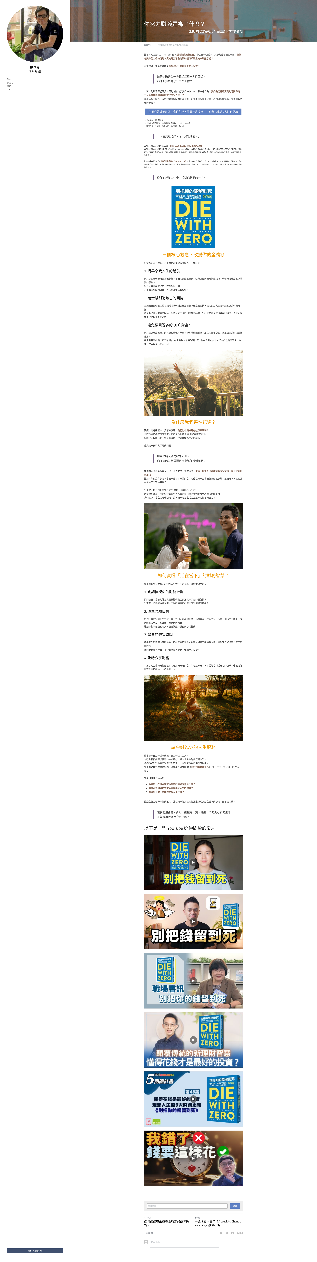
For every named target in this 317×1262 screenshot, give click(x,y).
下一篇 (197, 1217)
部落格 (10, 82)
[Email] (238, 1233)
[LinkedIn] (232, 1233)
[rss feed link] (241, 1233)
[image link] (193, 217)
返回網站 (149, 1233)
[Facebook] (221, 1233)
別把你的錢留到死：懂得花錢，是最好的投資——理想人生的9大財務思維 (193, 112)
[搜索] (9, 90)
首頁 (9, 79)
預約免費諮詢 (35, 1250)
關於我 (10, 86)
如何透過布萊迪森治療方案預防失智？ (166, 1223)
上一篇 (148, 1217)
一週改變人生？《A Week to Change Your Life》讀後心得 (218, 1223)
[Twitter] (227, 1233)
